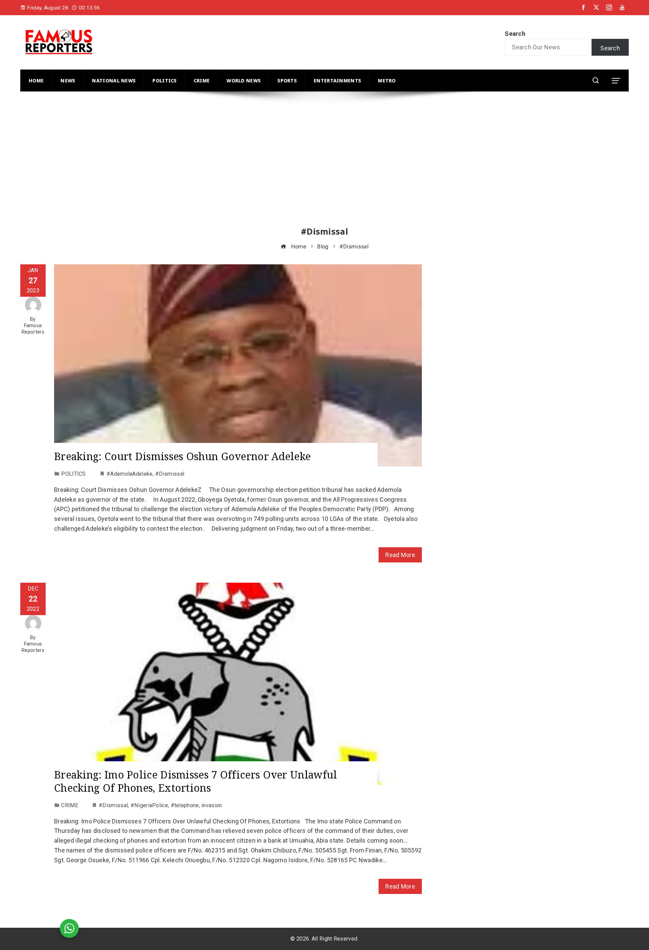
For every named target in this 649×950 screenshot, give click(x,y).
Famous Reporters (33, 329)
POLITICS (73, 474)
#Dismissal (169, 474)
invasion (211, 805)
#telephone (185, 805)
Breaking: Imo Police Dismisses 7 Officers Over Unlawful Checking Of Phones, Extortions (195, 781)
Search (515, 33)
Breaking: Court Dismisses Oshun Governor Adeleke (182, 456)
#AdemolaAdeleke (129, 474)
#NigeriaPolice (149, 805)
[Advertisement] (223, 165)
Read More (400, 554)
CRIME (69, 805)
